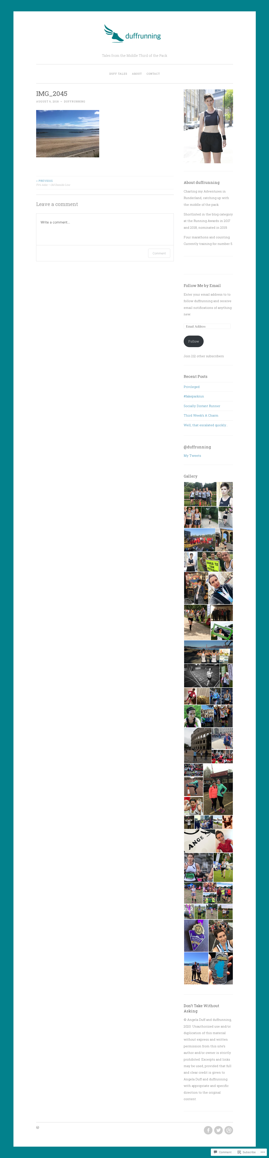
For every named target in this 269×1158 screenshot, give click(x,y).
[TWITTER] (218, 1130)
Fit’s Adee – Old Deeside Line (53, 182)
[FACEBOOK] (207, 1130)
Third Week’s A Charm (201, 415)
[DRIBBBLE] (228, 1130)
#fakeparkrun (194, 396)
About (137, 73)
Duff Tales (118, 73)
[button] (200, 494)
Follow (193, 341)
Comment (159, 253)
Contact (153, 73)
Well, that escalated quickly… (206, 425)
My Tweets (192, 455)
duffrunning (74, 101)
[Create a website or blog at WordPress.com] (37, 1127)
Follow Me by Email (202, 285)
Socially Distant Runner (202, 406)
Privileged (192, 387)
